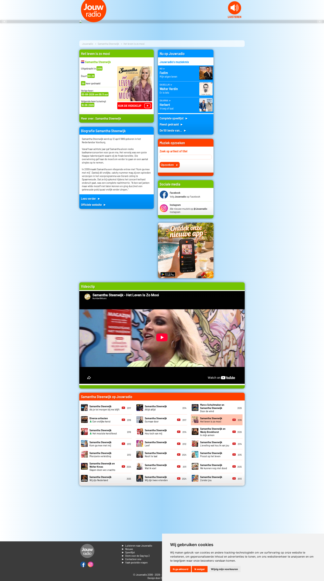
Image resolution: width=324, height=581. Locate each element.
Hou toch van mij (156, 431)
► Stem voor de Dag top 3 (136, 555)
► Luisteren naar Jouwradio (137, 545)
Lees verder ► (91, 198)
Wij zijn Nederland (100, 478)
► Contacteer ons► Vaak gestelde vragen (135, 560)
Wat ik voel (156, 466)
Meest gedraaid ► (171, 124)
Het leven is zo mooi (211, 420)
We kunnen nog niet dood (213, 466)
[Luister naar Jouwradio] (234, 17)
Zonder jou (211, 478)
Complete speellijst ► (174, 118)
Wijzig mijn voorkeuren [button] (224, 569)
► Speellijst (128, 552)
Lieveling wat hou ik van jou (214, 443)
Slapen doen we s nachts (102, 466)
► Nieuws (127, 548)
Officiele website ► (93, 204)
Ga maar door (156, 420)
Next (319, 21)
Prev (4, 21)
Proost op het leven (211, 454)
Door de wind (212, 408)
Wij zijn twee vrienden (156, 478)
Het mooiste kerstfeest (103, 431)
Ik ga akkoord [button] (180, 569)
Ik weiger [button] (199, 569)
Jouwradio (87, 43)
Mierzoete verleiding (100, 454)
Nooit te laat (156, 454)
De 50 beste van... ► (173, 130)
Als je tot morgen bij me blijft (104, 408)
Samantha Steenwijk (108, 43)
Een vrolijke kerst (100, 420)
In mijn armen (212, 432)
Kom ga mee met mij (100, 443)
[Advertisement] (231, 100)
